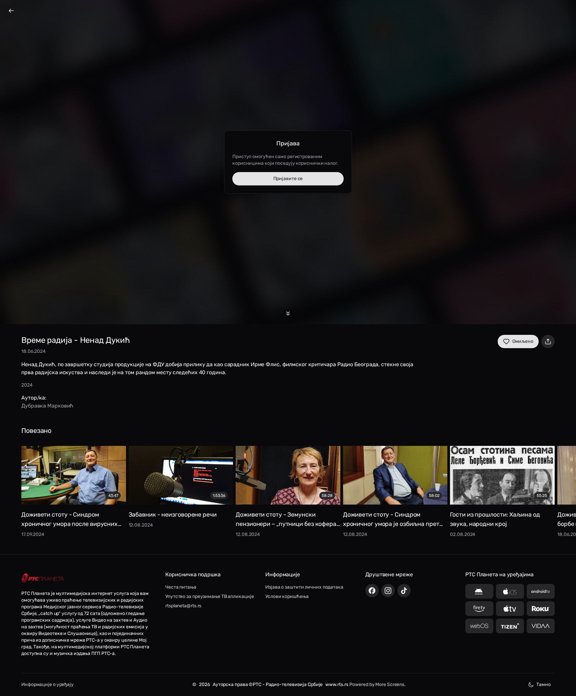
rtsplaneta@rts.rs (183, 606)
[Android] (479, 591)
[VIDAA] (541, 626)
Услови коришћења (286, 596)
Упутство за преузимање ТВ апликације (209, 596)
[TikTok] (404, 590)
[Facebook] (372, 590)
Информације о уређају (47, 684)
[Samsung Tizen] (510, 626)
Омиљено (522, 341)
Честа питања (180, 587)
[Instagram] (388, 590)
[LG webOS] (479, 626)
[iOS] (510, 591)
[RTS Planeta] (42, 578)
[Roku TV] (541, 608)
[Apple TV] (510, 608)
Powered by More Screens (376, 684)
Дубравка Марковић (47, 406)
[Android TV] (541, 591)
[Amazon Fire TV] (479, 608)
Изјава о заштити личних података (304, 587)
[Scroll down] (288, 313)
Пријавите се (288, 178)
